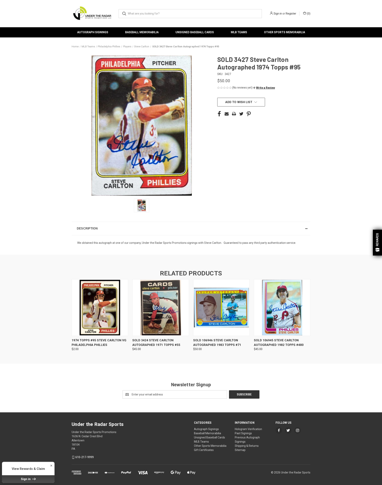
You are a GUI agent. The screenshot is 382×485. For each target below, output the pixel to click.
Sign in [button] (26, 479)
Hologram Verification (248, 429)
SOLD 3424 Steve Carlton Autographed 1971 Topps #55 (156, 343)
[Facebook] (219, 114)
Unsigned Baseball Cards (194, 32)
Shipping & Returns (247, 445)
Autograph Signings (92, 32)
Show (377, 243)
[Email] (227, 114)
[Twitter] (241, 114)
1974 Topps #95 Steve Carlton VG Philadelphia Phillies (99, 343)
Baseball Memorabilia (142, 32)
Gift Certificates (204, 450)
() (308, 13)
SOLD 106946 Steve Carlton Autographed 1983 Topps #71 (217, 343)
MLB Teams (239, 32)
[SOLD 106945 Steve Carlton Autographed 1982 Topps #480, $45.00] (282, 307)
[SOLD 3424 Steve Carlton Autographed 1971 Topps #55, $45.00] (160, 307)
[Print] (234, 114)
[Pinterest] (249, 114)
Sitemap (240, 450)
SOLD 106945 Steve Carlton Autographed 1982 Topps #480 (279, 343)
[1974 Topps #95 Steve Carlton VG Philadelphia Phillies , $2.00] (99, 307)
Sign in (278, 13)
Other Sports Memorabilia (284, 32)
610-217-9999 (84, 457)
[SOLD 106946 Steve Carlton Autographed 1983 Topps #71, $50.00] (221, 307)
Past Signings (243, 433)
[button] (264, 87)
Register (291, 13)
